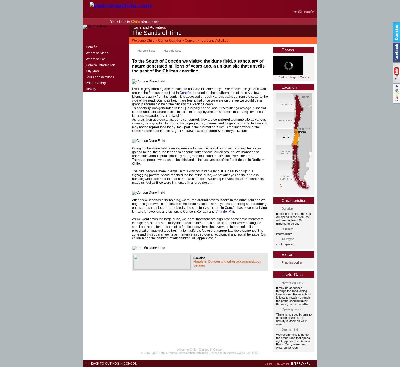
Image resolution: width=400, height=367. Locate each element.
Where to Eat (95, 59)
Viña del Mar (225, 211)
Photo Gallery (96, 83)
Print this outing (292, 262)
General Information (100, 65)
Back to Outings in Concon (114, 363)
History (91, 89)
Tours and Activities (214, 40)
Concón (190, 40)
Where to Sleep (97, 53)
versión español (303, 11)
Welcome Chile (143, 40)
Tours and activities (100, 77)
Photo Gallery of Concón (294, 77)
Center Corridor (169, 40)
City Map (92, 71)
